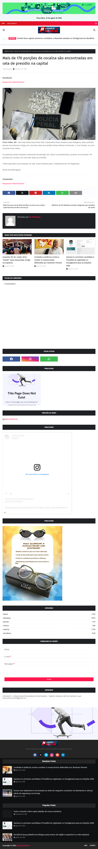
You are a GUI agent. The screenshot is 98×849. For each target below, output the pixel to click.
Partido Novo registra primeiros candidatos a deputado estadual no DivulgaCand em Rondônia (55, 38)
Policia (49, 626)
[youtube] (57, 755)
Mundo (49, 622)
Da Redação (7, 69)
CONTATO (92, 845)
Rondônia (49, 633)
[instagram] (96, 23)
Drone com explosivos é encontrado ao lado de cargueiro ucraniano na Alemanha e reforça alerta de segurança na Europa (53, 792)
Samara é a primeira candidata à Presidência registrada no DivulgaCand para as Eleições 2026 (80, 261)
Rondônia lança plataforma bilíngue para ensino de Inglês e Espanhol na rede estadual (51, 834)
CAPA (3, 23)
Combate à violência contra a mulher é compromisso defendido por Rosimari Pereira (48, 260)
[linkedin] (63, 755)
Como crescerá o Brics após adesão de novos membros (37, 811)
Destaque (49, 618)
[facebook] (11, 359)
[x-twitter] (40, 755)
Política (49, 629)
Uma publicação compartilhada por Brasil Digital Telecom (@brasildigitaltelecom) (37, 508)
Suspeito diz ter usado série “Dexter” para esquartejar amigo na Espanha (16, 260)
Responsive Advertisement (13, 82)
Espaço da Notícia (23, 845)
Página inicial (9, 51)
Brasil (49, 614)
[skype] (46, 755)
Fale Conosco (12, 23)
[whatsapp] (49, 359)
